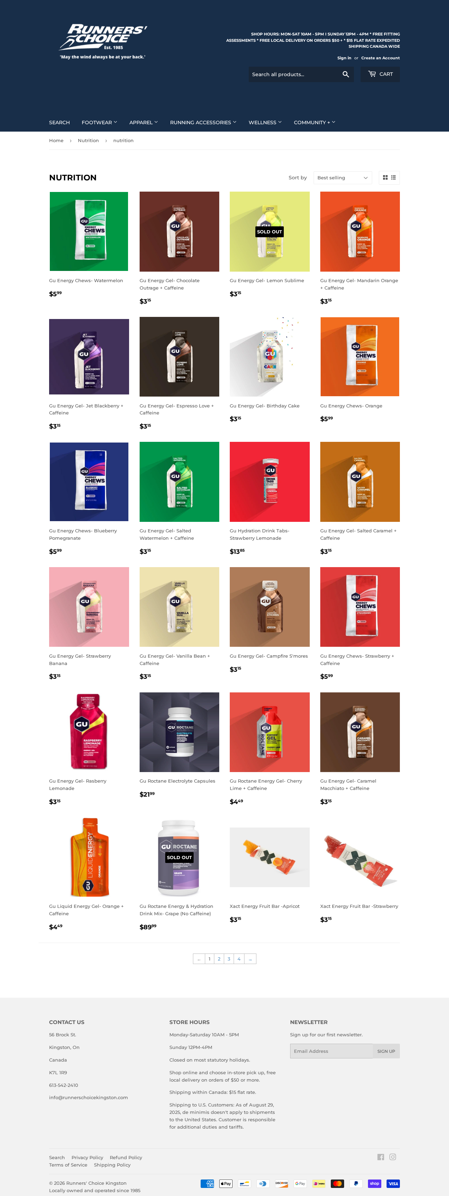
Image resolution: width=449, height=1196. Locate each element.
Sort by (298, 177)
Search (59, 122)
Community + (312, 122)
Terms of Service (68, 1165)
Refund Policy (126, 1157)
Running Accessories (201, 122)
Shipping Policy (112, 1165)
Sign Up (386, 1051)
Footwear (97, 122)
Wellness (263, 122)
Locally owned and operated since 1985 (94, 1190)
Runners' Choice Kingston (96, 1183)
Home (56, 140)
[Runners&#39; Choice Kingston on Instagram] (392, 1158)
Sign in (344, 57)
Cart (385, 74)
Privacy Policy (87, 1157)
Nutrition (88, 140)
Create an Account (380, 57)
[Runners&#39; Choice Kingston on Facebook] (380, 1158)
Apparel (141, 122)
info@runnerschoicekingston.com (88, 1097)
